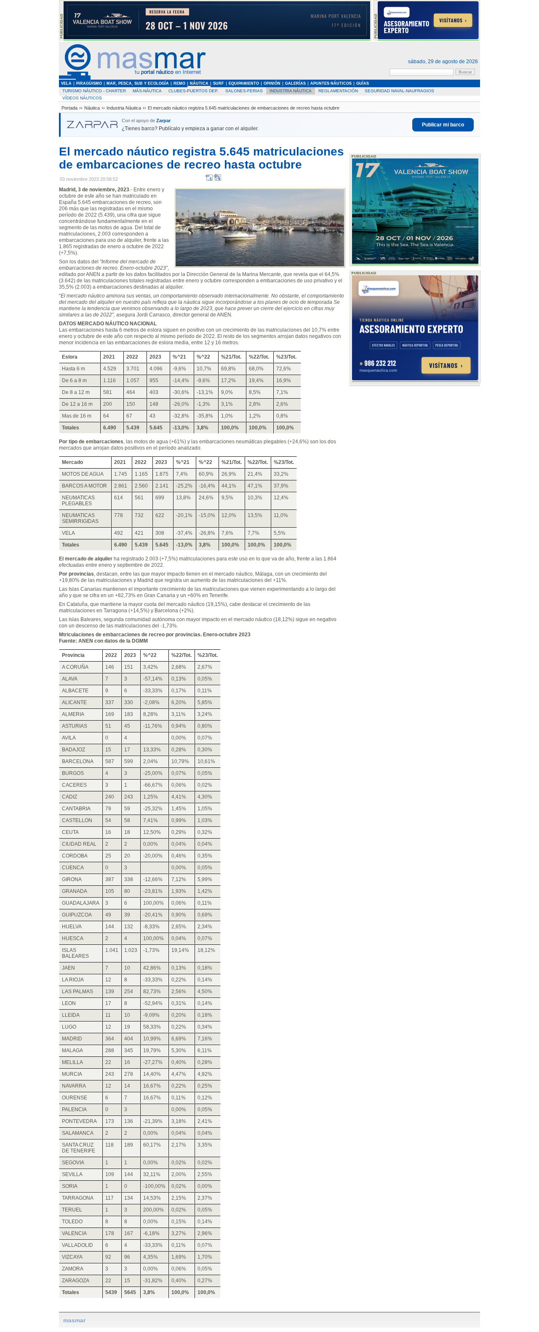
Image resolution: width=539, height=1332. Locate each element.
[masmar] (132, 78)
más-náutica (147, 90)
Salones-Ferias (244, 90)
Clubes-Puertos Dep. (193, 90)
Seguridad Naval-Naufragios (399, 90)
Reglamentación (338, 90)
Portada (69, 107)
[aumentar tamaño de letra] (217, 179)
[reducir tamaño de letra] (209, 179)
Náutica (92, 107)
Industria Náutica (291, 90)
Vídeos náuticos (82, 98)
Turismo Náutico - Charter (94, 90)
